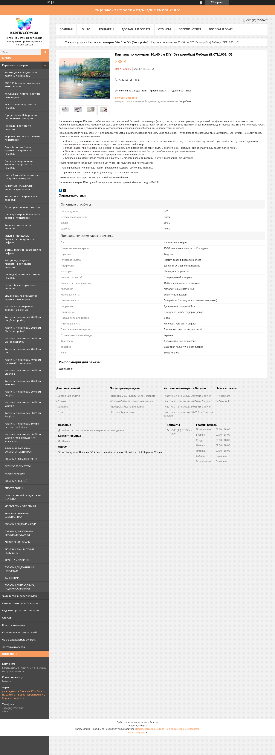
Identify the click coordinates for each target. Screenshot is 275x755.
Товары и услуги (75, 42)
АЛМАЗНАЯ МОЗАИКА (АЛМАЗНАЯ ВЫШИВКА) (18, 450)
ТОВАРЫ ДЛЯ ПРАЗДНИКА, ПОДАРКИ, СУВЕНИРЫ (20, 587)
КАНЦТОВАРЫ (13, 578)
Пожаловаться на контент (150, 729)
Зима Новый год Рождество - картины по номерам (22, 297)
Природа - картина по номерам (18, 127)
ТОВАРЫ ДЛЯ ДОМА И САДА (20, 524)
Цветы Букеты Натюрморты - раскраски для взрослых (22, 176)
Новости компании (13, 625)
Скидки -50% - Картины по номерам (132, 401)
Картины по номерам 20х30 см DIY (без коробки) (23, 318)
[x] (64, 190)
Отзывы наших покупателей (19, 632)
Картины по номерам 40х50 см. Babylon (188, 401)
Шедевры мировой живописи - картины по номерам (23, 216)
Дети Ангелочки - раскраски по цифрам (23, 251)
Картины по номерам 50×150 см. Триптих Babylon (22, 425)
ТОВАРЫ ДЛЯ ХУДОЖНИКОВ (21, 459)
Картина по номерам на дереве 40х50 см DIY (19, 308)
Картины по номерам (15, 65)
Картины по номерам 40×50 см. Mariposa (23, 382)
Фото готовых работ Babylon (19, 596)
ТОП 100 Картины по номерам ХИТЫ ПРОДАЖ (22, 84)
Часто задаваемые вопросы (19, 639)
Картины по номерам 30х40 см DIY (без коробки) (23, 329)
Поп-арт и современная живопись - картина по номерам (19, 164)
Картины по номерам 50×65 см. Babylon (23, 414)
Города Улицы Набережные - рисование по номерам (22, 116)
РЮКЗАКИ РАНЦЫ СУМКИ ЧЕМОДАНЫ (19, 551)
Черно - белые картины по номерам (20, 286)
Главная (66, 29)
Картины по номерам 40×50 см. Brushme (23, 372)
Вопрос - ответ (189, 29)
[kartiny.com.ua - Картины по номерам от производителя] (24, 27)
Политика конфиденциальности (183, 729)
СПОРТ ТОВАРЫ (14, 488)
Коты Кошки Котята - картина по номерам (22, 95)
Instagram (224, 395)
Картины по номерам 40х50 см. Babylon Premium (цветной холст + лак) (23, 438)
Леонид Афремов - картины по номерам (23, 276)
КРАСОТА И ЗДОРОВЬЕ (18, 560)
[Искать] (45, 52)
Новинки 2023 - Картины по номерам (133, 395)
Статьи (6, 617)
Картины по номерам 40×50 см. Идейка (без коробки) (23, 361)
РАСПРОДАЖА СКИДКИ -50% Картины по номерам (21, 74)
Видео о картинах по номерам (20, 610)
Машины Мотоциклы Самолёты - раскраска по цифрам (20, 239)
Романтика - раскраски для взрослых (21, 198)
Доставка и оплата (13, 647)
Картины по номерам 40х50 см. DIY (23, 350)
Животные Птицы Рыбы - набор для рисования (19, 187)
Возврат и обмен (221, 29)
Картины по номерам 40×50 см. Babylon (23, 404)
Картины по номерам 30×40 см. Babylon (23, 393)
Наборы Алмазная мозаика (127, 406)
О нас (86, 29)
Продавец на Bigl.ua (137, 725)
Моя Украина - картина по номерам (20, 106)
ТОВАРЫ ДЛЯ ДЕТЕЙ (16, 481)
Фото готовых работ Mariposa (20, 603)
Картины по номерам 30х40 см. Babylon (188, 395)
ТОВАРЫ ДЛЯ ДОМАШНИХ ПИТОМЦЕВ (20, 569)
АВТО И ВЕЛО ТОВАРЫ (17, 542)
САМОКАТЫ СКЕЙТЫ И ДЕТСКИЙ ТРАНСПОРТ (23, 497)
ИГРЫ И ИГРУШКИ (15, 473)
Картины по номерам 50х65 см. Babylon (188, 406)
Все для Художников (123, 412)
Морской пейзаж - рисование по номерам (22, 138)
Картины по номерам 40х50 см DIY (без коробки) (23, 340)
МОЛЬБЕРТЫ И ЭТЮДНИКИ (20, 506)
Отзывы (164, 29)
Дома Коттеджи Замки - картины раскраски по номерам (19, 150)
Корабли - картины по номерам (18, 226)
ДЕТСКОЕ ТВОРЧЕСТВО (18, 466)
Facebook (224, 401)
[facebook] (60, 190)
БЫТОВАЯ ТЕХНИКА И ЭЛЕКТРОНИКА (17, 515)
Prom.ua (154, 722)
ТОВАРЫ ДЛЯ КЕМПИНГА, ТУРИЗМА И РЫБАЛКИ (19, 533)
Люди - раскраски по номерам (23, 207)
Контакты (106, 29)
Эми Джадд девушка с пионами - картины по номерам (18, 264)
